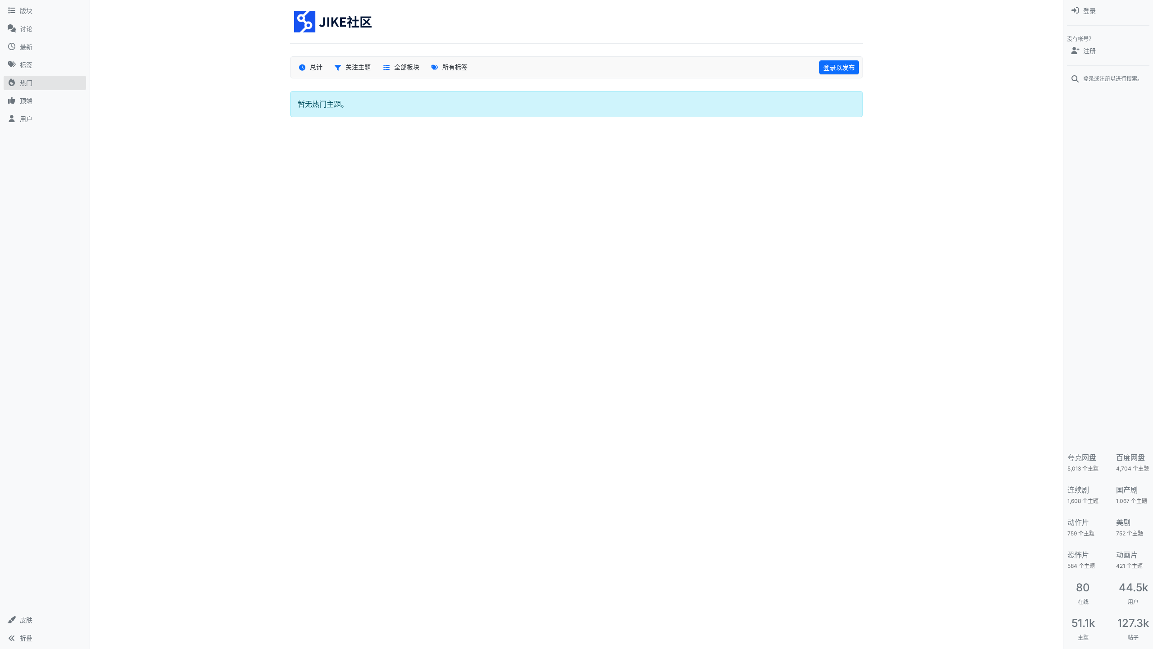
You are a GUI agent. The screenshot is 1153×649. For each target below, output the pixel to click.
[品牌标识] (333, 21)
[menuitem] (1108, 11)
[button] (45, 620)
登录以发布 (839, 67)
